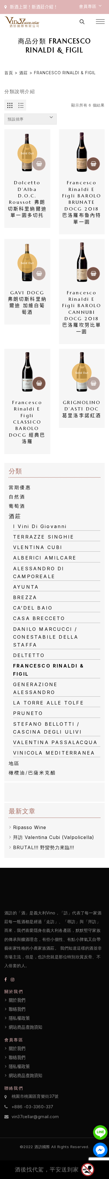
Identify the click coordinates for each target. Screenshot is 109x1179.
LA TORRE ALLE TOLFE (48, 703)
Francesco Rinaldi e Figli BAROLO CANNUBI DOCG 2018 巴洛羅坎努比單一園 (82, 312)
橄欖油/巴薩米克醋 (32, 773)
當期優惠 (20, 487)
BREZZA (25, 597)
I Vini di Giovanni (40, 526)
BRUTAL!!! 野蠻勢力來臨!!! (43, 847)
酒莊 (23, 72)
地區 (14, 763)
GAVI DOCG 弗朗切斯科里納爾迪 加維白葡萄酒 (27, 302)
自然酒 (17, 497)
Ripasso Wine (29, 827)
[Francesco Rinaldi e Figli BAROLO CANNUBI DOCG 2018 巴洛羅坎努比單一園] (82, 262)
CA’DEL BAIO (33, 608)
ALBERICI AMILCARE (44, 558)
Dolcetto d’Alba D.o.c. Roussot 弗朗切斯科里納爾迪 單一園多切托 (27, 199)
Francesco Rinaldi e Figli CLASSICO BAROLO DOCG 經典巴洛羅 (27, 421)
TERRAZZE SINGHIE (43, 537)
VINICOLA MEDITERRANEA (54, 753)
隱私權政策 (19, 1018)
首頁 (8, 72)
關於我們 (17, 1000)
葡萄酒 (17, 506)
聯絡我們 (17, 1009)
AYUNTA (26, 587)
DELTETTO (29, 655)
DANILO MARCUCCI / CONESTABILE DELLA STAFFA (45, 637)
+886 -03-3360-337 (32, 1106)
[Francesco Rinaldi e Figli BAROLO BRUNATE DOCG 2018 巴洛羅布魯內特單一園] (82, 152)
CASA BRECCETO (39, 618)
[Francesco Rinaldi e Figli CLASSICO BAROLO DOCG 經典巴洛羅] (27, 372)
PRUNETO (28, 713)
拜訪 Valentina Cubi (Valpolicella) (53, 837)
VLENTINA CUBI (38, 547)
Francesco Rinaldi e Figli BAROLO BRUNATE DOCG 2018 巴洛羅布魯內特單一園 (82, 202)
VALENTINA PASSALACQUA (55, 742)
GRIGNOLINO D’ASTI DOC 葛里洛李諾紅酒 (82, 408)
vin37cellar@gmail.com (35, 1116)
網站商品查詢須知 (25, 1027)
